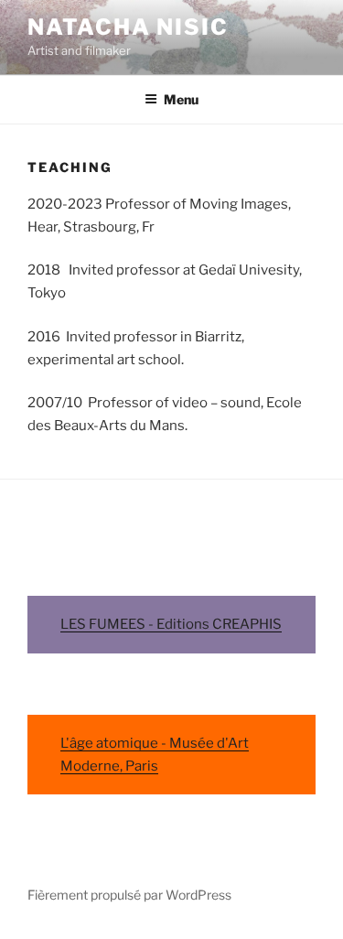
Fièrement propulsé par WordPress (129, 894)
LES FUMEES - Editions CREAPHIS (171, 624)
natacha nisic (128, 27)
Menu (181, 99)
